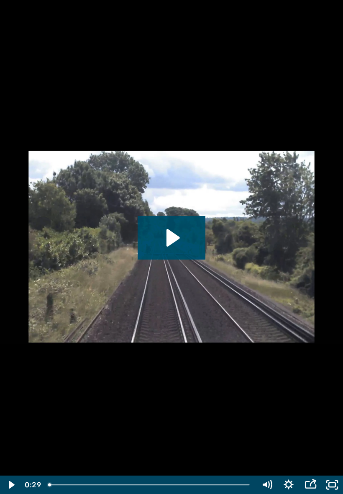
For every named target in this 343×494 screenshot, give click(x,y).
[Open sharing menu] (310, 485)
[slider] (150, 485)
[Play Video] (11, 485)
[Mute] (267, 485)
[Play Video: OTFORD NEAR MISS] (172, 238)
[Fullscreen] (332, 485)
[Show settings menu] (288, 485)
